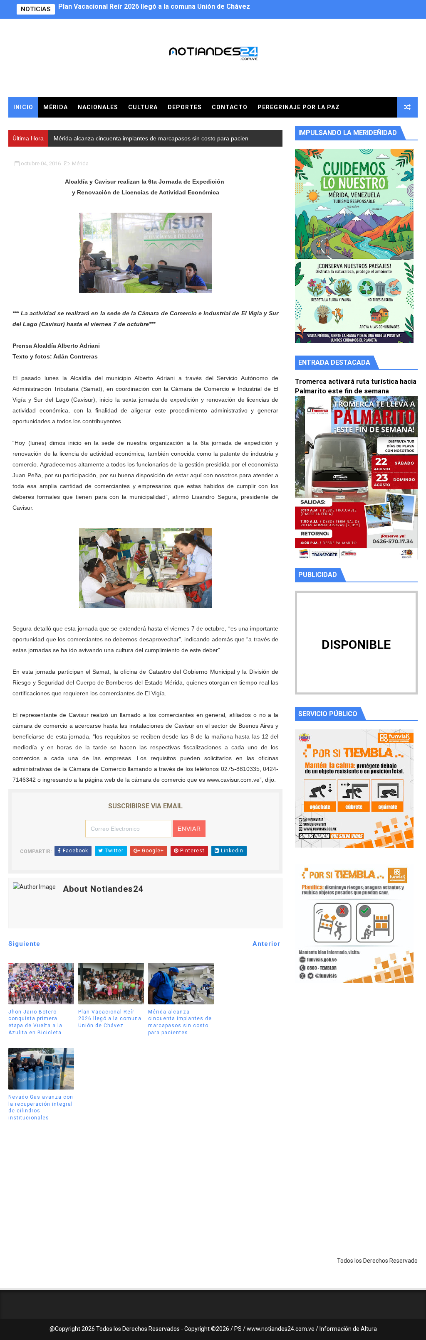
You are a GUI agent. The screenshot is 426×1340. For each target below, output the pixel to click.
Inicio (23, 107)
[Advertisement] (356, 1068)
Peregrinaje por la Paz (299, 107)
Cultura (143, 107)
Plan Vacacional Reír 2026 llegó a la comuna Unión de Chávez (109, 1019)
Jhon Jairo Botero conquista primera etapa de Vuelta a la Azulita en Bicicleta (35, 1022)
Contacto (230, 107)
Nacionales (98, 107)
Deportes (185, 107)
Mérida (55, 107)
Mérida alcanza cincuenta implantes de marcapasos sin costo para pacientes (179, 9)
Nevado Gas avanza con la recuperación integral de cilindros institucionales (40, 1107)
